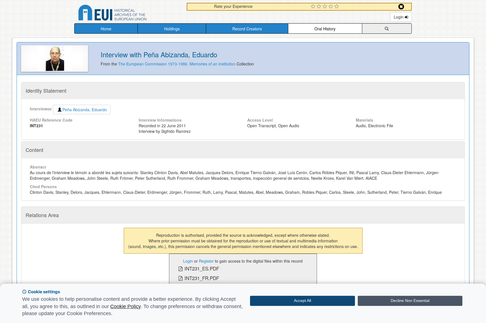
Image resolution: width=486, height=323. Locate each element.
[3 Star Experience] (325, 6)
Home (106, 28)
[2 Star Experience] (320, 6)
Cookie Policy (125, 306)
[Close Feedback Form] (401, 6)
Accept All (302, 300)
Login (399, 17)
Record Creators (247, 28)
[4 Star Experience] (331, 6)
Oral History (325, 28)
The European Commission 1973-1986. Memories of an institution (177, 64)
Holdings (172, 28)
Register (206, 261)
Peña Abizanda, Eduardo (84, 109)
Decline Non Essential (410, 300)
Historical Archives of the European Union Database (128, 13)
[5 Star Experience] (337, 6)
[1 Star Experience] (314, 6)
